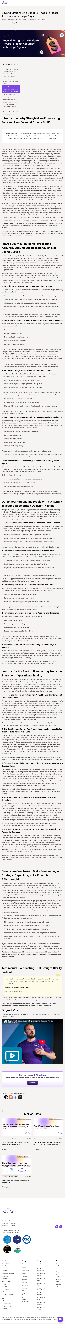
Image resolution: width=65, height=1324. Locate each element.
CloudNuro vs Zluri (41, 1279)
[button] (62, 2)
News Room (59, 1269)
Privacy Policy (58, 1275)
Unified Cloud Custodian (5, 1285)
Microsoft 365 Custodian (5, 1264)
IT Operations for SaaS (6, 1290)
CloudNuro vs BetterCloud (41, 1269)
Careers (24, 1279)
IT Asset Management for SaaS (8, 1295)
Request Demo (24, 1289)
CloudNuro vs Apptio (41, 1298)
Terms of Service (58, 1280)
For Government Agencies (6, 1307)
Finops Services (6, 1281)
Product (24, 1264)
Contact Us (25, 1285)
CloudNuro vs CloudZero (41, 1308)
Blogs (57, 1272)
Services (24, 1267)
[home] (4, 2)
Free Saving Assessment (25, 1299)
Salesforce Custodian (8, 1273)
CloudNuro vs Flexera (41, 1303)
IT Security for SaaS (7, 1303)
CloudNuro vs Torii (41, 1264)
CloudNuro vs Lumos (41, 1274)
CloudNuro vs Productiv (41, 1289)
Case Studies (58, 1264)
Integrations (25, 1270)
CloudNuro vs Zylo (41, 1284)
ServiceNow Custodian (5, 1269)
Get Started (32, 1083)
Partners (24, 1276)
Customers (25, 1273)
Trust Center (24, 1294)
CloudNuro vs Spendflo (41, 1293)
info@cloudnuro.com (12, 1232)
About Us (24, 1282)
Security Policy (58, 1285)
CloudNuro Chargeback (5, 1277)
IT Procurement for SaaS (7, 1299)
